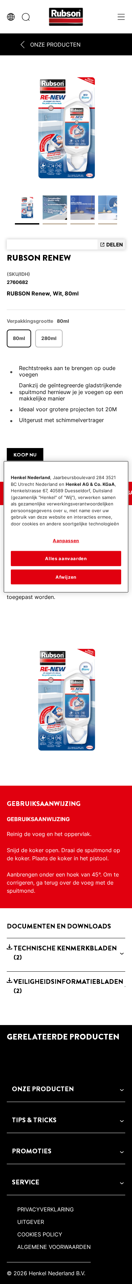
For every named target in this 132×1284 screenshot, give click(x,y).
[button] (66, 953)
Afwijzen (66, 576)
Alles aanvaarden (66, 558)
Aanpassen (66, 540)
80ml (19, 338)
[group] (66, 149)
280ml (49, 338)
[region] (66, 527)
